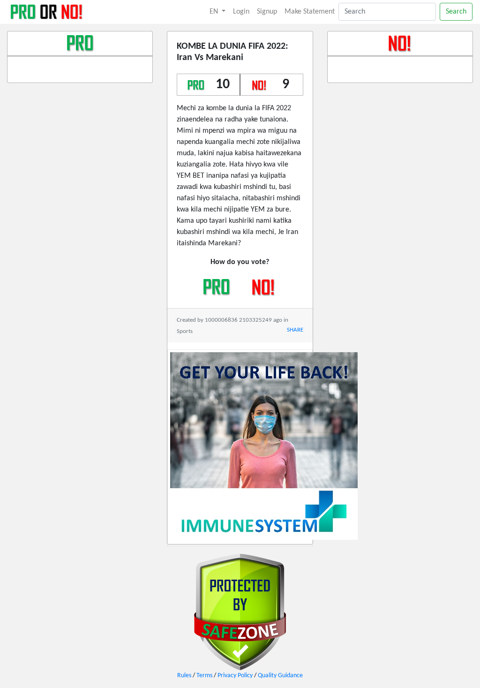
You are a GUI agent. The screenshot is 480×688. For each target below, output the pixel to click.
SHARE (295, 330)
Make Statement (310, 11)
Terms (204, 675)
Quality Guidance (280, 675)
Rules (184, 675)
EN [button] (215, 11)
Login (241, 11)
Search (456, 11)
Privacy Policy (235, 675)
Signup (267, 11)
